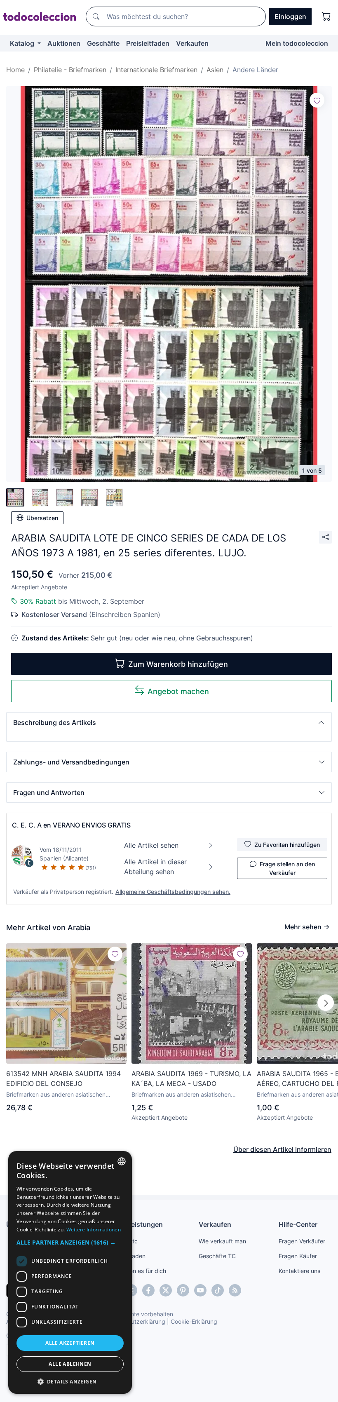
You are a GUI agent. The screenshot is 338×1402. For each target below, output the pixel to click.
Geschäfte (103, 43)
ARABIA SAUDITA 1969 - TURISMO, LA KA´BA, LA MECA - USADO (191, 1078)
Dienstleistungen (136, 1224)
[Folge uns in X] (166, 1290)
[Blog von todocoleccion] (235, 1290)
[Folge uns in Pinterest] (183, 1290)
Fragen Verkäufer (302, 1241)
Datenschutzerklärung (135, 1321)
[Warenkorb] (326, 16)
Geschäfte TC (217, 1255)
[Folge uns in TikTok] (217, 1290)
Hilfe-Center (298, 1224)
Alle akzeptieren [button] (69, 1342)
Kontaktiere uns (299, 1270)
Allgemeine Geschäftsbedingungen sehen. (172, 891)
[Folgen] (317, 100)
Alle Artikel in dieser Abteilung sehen (155, 867)
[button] (169, 722)
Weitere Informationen (93, 1229)
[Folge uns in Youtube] (200, 1290)
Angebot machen (178, 691)
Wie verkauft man (222, 1241)
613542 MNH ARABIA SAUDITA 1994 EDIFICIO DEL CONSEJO (63, 1078)
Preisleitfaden (147, 43)
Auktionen (63, 43)
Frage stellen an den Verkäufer (287, 868)
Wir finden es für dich (137, 1270)
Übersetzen (42, 517)
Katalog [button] (23, 43)
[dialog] (70, 1272)
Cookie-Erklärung (194, 1321)
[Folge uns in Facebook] (148, 1290)
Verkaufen (192, 43)
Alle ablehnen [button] (70, 1363)
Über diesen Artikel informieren (282, 1149)
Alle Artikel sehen (151, 845)
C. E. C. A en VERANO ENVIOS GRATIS (71, 825)
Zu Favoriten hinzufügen (287, 844)
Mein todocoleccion (296, 43)
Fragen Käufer (298, 1255)
